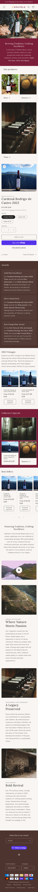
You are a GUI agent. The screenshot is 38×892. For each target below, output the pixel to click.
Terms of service (10, 887)
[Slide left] (14, 517)
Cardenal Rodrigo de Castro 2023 (28, 390)
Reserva (25, 98)
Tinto (6, 157)
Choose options (10, 401)
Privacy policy (27, 884)
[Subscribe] (30, 840)
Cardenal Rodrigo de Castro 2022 (7, 495)
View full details (28, 254)
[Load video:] (19, 570)
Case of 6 (21, 217)
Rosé (6, 98)
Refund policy (17, 884)
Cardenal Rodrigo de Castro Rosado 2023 (10, 390)
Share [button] (6, 254)
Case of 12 (7, 221)
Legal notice (31, 887)
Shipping (12, 210)
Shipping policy (21, 887)
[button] (4, 7)
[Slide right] (23, 517)
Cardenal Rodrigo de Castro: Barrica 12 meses (10, 457)
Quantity (4, 226)
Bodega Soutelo (18, 882)
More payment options (19, 247)
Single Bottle (8, 217)
